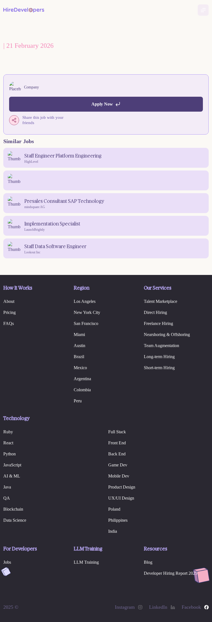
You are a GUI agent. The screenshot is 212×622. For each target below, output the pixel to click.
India (112, 531)
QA (6, 498)
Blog (148, 562)
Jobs (7, 562)
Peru (78, 400)
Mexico (80, 367)
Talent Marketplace (160, 301)
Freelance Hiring (158, 323)
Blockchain (13, 509)
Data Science (14, 520)
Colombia (82, 389)
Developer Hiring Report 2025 (170, 573)
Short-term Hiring (159, 367)
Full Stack (117, 431)
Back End (117, 454)
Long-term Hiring (159, 356)
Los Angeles (85, 301)
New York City (87, 312)
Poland (114, 509)
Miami (79, 334)
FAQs (8, 323)
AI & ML (11, 476)
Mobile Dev (118, 476)
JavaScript (12, 465)
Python (9, 454)
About (8, 301)
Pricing (9, 312)
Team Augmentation (161, 345)
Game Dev (117, 465)
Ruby (8, 431)
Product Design (121, 487)
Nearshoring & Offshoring (167, 334)
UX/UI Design (121, 498)
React (8, 442)
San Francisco (86, 323)
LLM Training (86, 562)
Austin (79, 345)
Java (7, 487)
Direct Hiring (155, 312)
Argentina (82, 378)
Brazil (79, 356)
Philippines (118, 520)
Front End (117, 442)
